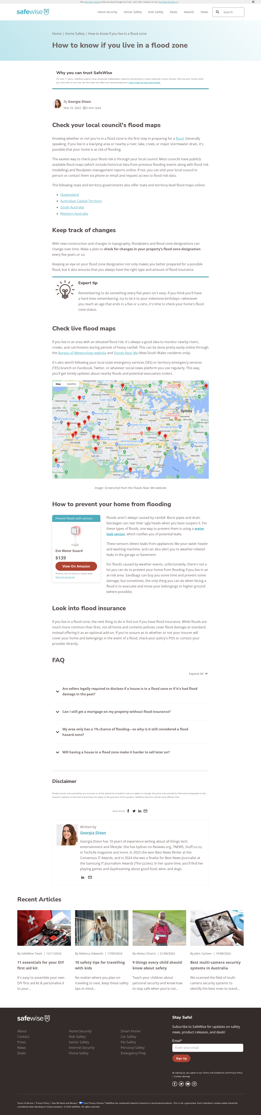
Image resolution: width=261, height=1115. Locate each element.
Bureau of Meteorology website (82, 353)
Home (57, 33)
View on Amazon (76, 566)
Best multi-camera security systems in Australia (215, 965)
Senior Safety (133, 12)
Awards (189, 12)
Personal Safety (133, 1047)
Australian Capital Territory (81, 201)
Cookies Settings (182, 1076)
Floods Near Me (126, 353)
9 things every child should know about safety (157, 965)
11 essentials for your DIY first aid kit (40, 965)
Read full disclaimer (65, 577)
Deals (173, 12)
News (204, 12)
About (22, 1031)
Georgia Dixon (79, 101)
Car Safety (128, 1036)
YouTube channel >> (168, 1)
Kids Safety (155, 12)
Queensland (69, 194)
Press (21, 1042)
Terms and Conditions (213, 1072)
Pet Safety (128, 1042)
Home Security (107, 12)
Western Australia (74, 213)
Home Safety (75, 33)
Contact (23, 1036)
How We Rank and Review (64, 1103)
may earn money (92, 1)
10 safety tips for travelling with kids (100, 965)
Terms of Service (25, 1103)
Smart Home (130, 1031)
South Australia (72, 207)
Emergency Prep (133, 1053)
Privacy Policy (235, 1072)
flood (180, 138)
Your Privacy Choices (94, 1103)
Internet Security (82, 1047)
